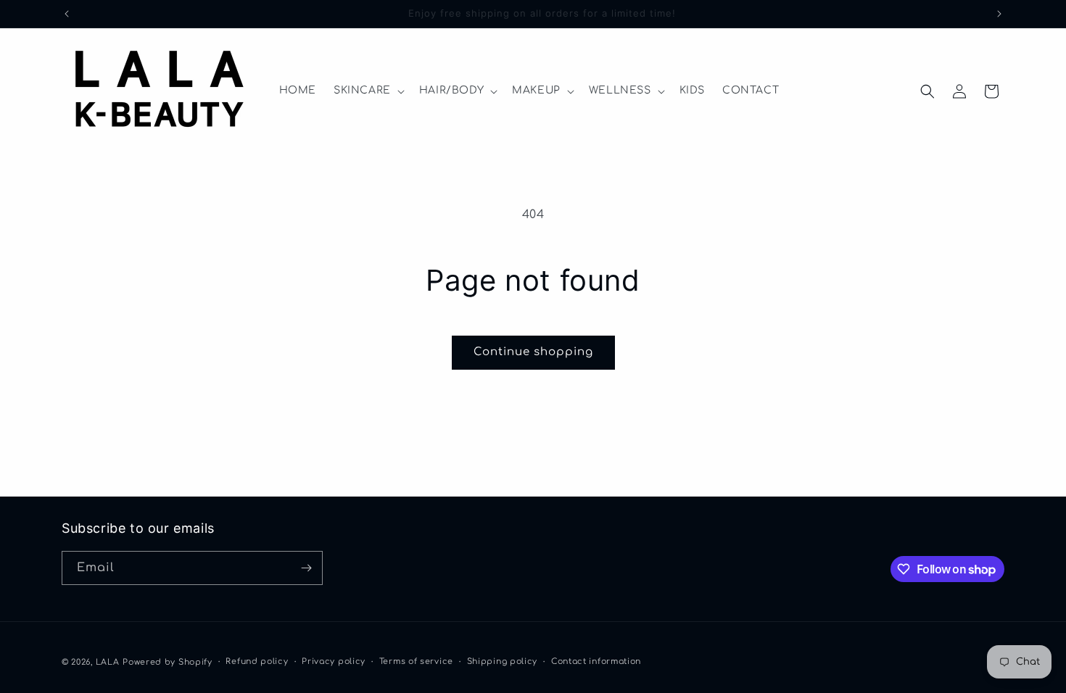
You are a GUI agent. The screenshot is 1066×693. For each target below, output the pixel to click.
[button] (367, 90)
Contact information (596, 661)
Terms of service (416, 661)
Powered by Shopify (167, 662)
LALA (108, 662)
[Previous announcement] (67, 14)
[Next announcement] (999, 14)
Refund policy (257, 661)
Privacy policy (333, 661)
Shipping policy (502, 661)
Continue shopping (533, 352)
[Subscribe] (306, 568)
